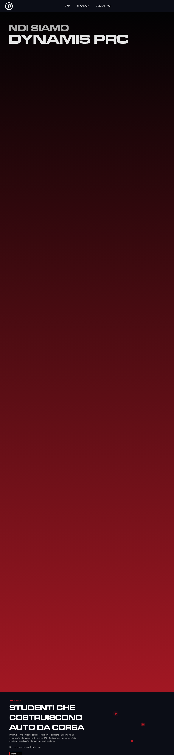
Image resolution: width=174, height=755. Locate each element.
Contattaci (103, 6)
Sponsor (83, 6)
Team (66, 6)
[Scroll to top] (167, 748)
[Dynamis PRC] (9, 6)
